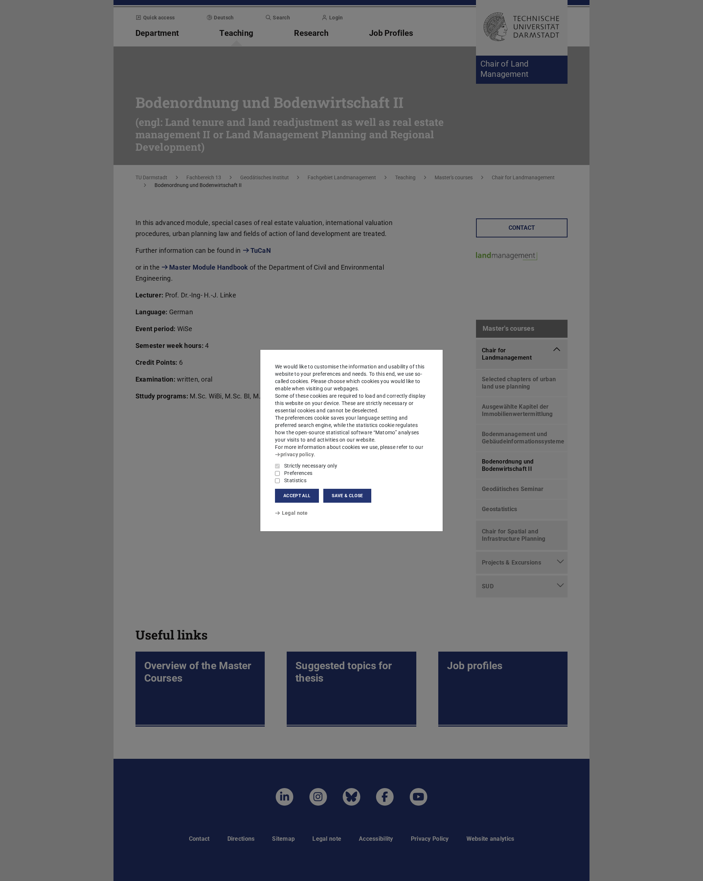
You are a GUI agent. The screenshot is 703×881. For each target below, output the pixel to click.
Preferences (298, 473)
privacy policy (297, 454)
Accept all (296, 495)
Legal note (295, 513)
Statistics (295, 480)
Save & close (347, 495)
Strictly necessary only (310, 466)
